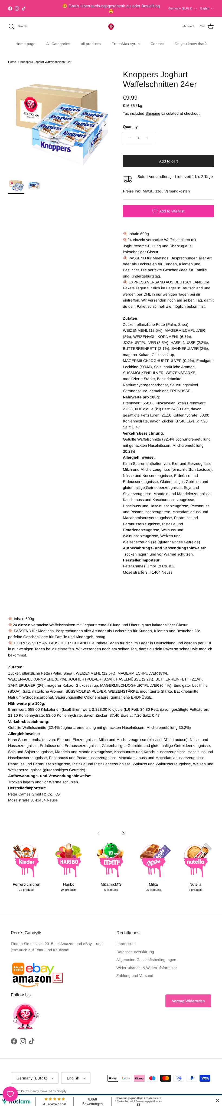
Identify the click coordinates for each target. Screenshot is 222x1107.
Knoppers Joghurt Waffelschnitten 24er (45, 57)
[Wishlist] (10, 1094)
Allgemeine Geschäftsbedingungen (146, 955)
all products (91, 39)
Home (12, 57)
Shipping (152, 108)
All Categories (58, 39)
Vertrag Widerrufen (188, 996)
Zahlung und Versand (134, 971)
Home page (25, 39)
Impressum (126, 939)
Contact (157, 39)
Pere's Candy (30, 1086)
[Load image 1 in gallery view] (59, 116)
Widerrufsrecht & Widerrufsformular (146, 963)
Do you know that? (191, 39)
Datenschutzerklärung (135, 947)
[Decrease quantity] (128, 133)
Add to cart (168, 156)
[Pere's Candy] (111, 22)
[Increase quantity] (149, 133)
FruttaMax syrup (126, 39)
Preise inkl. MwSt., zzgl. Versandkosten (156, 186)
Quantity (130, 122)
